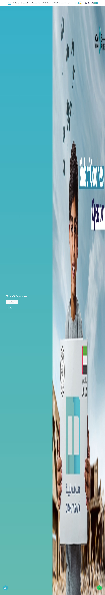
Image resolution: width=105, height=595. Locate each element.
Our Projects (16, 3)
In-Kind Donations (35, 3)
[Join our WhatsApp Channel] (99, 587)
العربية (69, 3)
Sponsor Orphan (25, 3)
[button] (75, 3)
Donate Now (12, 301)
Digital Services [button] (46, 3)
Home (9, 3)
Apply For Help (56, 3)
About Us (63, 3)
